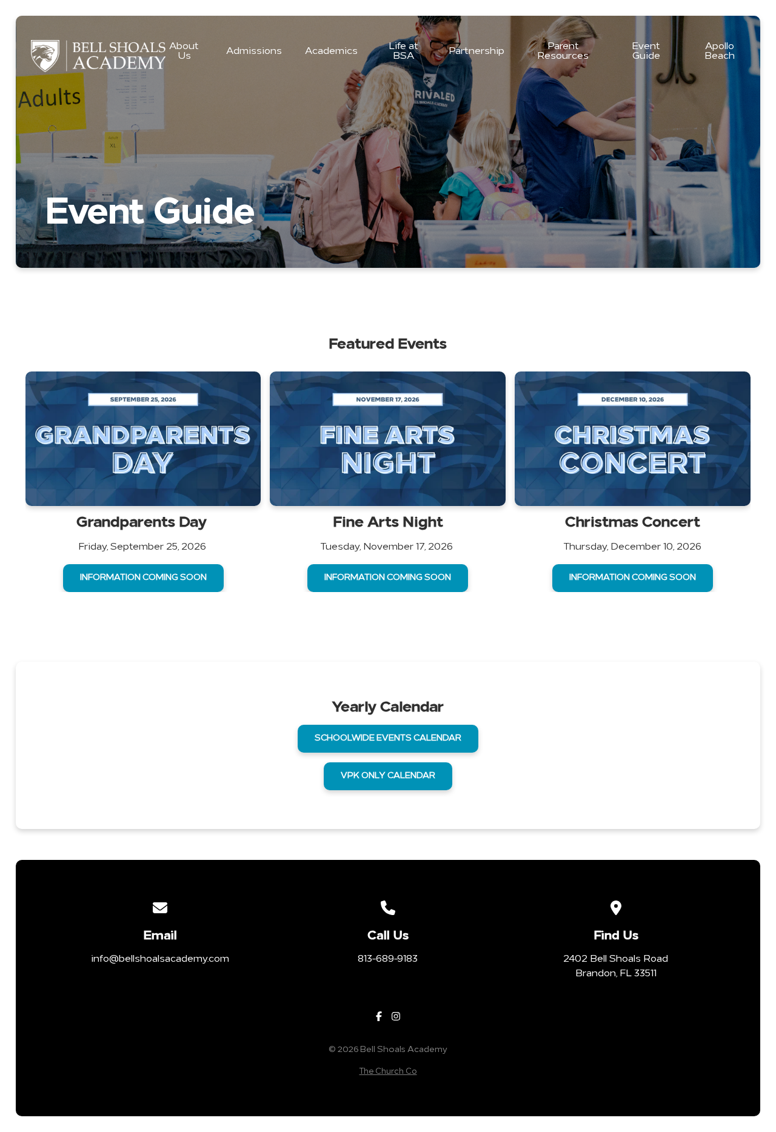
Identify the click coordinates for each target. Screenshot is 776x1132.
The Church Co (388, 1072)
